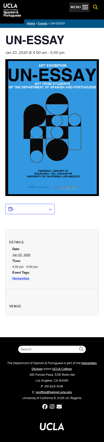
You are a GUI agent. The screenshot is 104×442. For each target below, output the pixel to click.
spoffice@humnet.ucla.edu (54, 392)
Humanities (20, 278)
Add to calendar (30, 208)
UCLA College (62, 369)
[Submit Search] (81, 349)
